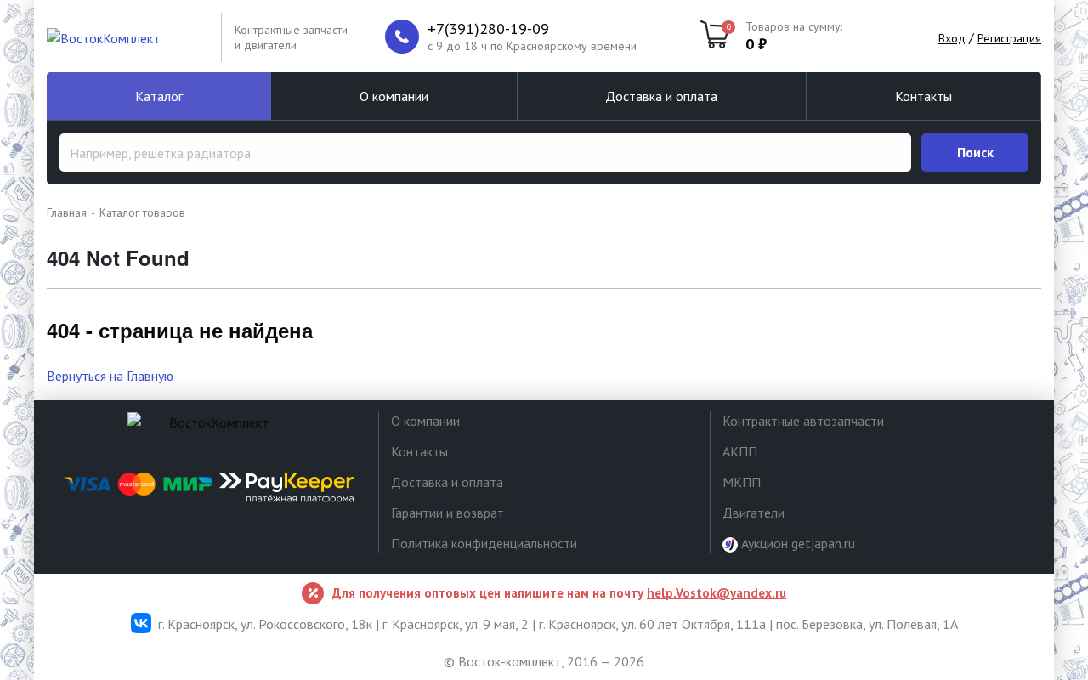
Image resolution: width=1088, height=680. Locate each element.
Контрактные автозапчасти (803, 420)
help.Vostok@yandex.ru (716, 593)
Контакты (923, 96)
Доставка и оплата (661, 96)
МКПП (741, 481)
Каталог (159, 96)
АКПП (739, 451)
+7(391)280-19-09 (488, 29)
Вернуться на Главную (110, 375)
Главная (67, 212)
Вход (952, 38)
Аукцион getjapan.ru (796, 543)
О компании (394, 96)
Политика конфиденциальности (484, 543)
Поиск (975, 152)
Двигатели (753, 512)
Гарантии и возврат (447, 512)
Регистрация (1009, 38)
